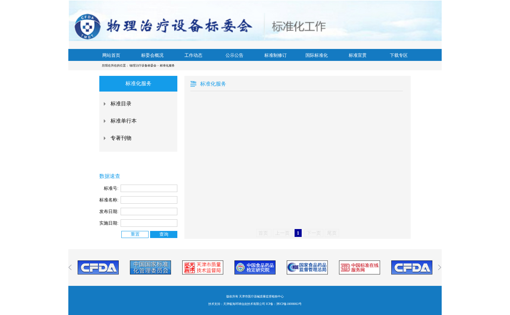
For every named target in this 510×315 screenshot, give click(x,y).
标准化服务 (167, 65)
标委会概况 (152, 55)
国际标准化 (316, 55)
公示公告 (234, 55)
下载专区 (399, 55)
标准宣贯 (358, 55)
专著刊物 (121, 138)
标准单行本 (124, 121)
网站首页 (111, 55)
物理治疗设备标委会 (143, 65)
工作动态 (193, 55)
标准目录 (121, 103)
